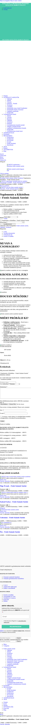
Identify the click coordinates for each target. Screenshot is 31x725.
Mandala (9, 119)
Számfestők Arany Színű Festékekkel (17, 108)
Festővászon (10, 137)
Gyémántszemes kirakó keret (15, 131)
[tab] (5, 231)
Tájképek (9, 99)
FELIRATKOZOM (15, 626)
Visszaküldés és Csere (9, 596)
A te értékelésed (5, 384)
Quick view (3, 479)
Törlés (5, 218)
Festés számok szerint (12, 178)
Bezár (1, 714)
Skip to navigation (5, 0)
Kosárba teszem (8, 224)
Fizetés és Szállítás (8, 595)
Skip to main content (15, 0)
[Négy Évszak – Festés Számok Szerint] (15, 476)
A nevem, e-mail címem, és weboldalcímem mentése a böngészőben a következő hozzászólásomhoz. (15, 417)
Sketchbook (10, 145)
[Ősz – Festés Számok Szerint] (5, 522)
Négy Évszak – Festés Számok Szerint (13, 486)
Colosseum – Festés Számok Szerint (12, 517)
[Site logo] (6, 37)
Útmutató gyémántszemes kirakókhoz (13, 578)
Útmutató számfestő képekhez (11, 577)
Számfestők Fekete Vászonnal (15, 109)
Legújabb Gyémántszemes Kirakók (16, 128)
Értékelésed (3, 387)
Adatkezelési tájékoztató (10, 586)
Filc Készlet (10, 140)
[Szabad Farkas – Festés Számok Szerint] (14, 492)
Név (1, 410)
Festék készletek (11, 143)
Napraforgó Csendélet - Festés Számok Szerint (13, 182)
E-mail (2, 413)
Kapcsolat (6, 599)
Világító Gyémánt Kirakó (14, 126)
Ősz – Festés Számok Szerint (10, 532)
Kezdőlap (3, 178)
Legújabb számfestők (12, 111)
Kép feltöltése (4, 404)
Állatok (9, 100)
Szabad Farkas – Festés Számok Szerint (14, 502)
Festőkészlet (10, 139)
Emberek (9, 123)
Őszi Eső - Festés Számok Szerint (9, 189)
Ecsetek (9, 142)
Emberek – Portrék (12, 103)
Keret (2, 217)
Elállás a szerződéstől (9, 588)
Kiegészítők (10, 112)
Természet (9, 105)
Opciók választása (5, 724)
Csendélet (9, 106)
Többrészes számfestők (13, 662)
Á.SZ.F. (5, 585)
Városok (9, 102)
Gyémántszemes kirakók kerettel (16, 125)
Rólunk (5, 601)
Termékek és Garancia (9, 598)
